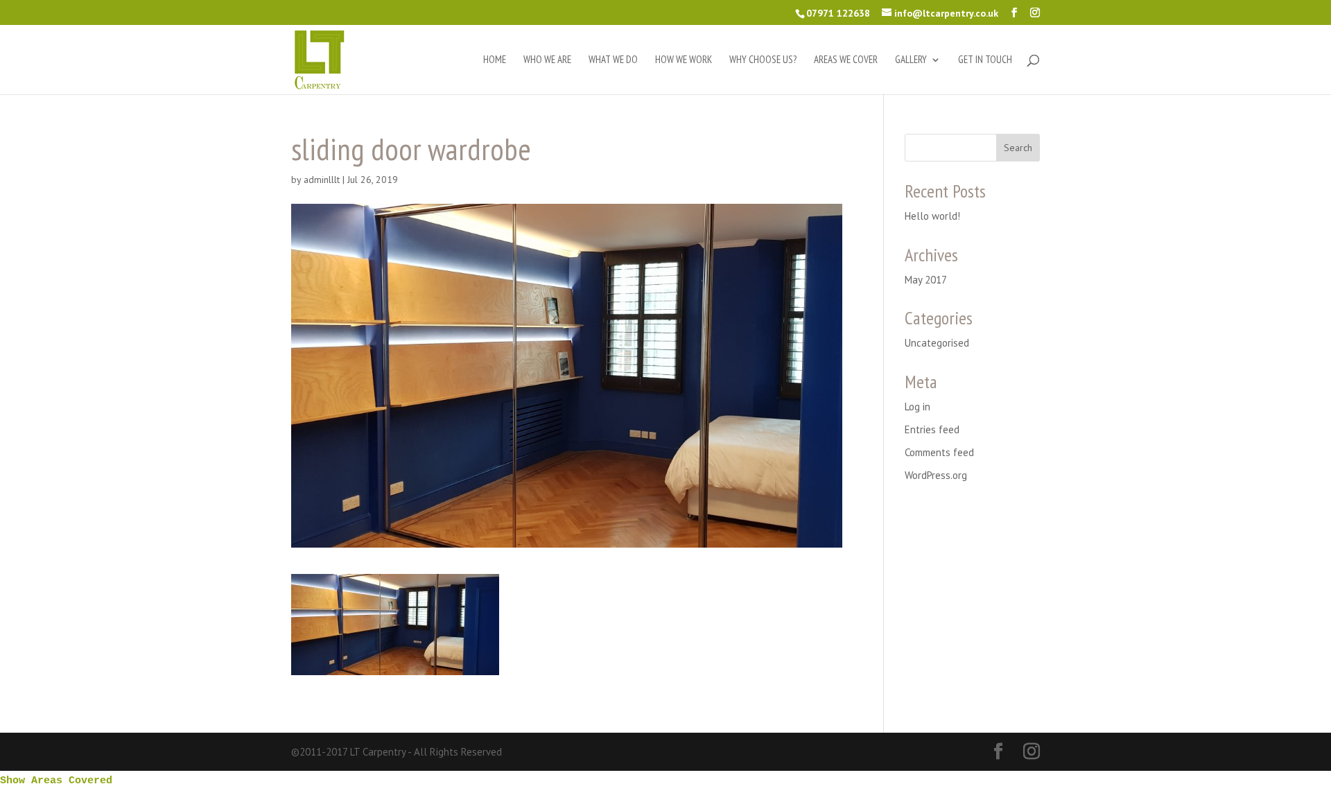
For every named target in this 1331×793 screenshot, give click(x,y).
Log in (917, 406)
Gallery (911, 60)
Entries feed (932, 429)
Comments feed (939, 452)
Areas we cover (846, 60)
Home (494, 60)
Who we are (547, 60)
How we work (683, 60)
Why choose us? (763, 60)
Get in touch (985, 60)
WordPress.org (936, 475)
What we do (613, 60)
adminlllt (322, 179)
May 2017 (926, 279)
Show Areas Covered (56, 781)
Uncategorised (937, 342)
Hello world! (932, 216)
